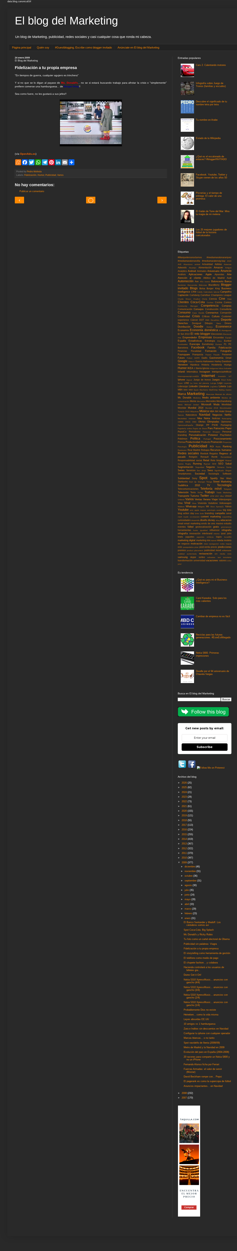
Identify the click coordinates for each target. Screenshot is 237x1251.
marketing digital (186, 540)
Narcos (181, 415)
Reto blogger (217, 460)
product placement (195, 550)
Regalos (213, 453)
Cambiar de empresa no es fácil (213, 616)
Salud (228, 463)
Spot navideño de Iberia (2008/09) (202, 1042)
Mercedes (211, 401)
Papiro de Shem (200, 428)
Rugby (188, 464)
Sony (194, 478)
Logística (214, 386)
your (179, 564)
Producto (205, 442)
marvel (213, 540)
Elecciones (216, 334)
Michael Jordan (192, 405)
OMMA (180, 422)
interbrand (207, 533)
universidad (199, 560)
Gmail (228, 358)
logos (219, 537)
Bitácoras (203, 285)
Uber (222, 496)
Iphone (181, 379)
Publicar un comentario (31, 191)
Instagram (204, 371)
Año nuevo (205, 282)
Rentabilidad (226, 457)
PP (207, 425)
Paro (210, 428)
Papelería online (185, 428)
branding (209, 513)
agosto (189, 885)
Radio (218, 447)
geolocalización (203, 527)
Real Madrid (194, 450)
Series (181, 470)
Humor (41, 175)
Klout (223, 380)
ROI (212, 446)
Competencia (209, 305)
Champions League (221, 295)
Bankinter (182, 285)
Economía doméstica (204, 330)
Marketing (196, 393)
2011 (185, 853)
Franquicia (197, 354)
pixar (196, 547)
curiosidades (184, 520)
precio (214, 547)
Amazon (218, 267)
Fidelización (30, 175)
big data (227, 510)
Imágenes (214, 368)
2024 (185, 792)
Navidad (204, 414)
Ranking (227, 446)
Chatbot (196, 299)
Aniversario (213, 271)
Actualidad (207, 264)
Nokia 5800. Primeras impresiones (207, 654)
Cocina (218, 302)
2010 (185, 857)
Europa (219, 344)
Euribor (227, 341)
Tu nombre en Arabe (207, 119)
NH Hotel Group (223, 411)
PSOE (215, 425)
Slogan (228, 470)
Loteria (222, 386)
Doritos (210, 327)
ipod (223, 533)
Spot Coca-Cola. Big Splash (199, 929)
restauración (205, 553)
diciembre (190, 866)
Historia (205, 364)
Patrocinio (219, 428)
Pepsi (228, 428)
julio (187, 890)
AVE (179, 264)
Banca (228, 281)
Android (192, 271)
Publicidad (50, 175)
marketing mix (203, 540)
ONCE (188, 422)
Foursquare (184, 354)
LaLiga (213, 383)
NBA (212, 411)
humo (195, 530)
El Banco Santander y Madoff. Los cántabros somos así (202, 924)
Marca (182, 393)
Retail (206, 460)
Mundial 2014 (195, 407)
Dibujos (209, 323)
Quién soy (43, 47)
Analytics (182, 271)
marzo (188, 908)
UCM (212, 496)
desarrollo (195, 520)
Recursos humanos (220, 450)
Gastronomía (216, 357)
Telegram (227, 489)
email (180, 523)
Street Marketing (222, 481)
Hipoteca (194, 364)
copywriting (226, 517)
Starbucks (183, 481)
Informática (192, 371)
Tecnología (224, 485)
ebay (218, 520)
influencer (215, 530)
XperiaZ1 (220, 507)
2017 (185, 825)
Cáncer (194, 320)
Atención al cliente (189, 277)
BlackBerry (213, 285)
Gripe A (191, 361)
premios (182, 550)
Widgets (201, 507)
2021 (185, 806)
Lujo (229, 386)
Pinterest (213, 435)
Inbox (221, 368)
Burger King (213, 288)
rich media (220, 554)
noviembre (190, 871)
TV (208, 485)
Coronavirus (212, 312)
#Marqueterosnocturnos (190, 257)
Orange (199, 425)
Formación (210, 351)
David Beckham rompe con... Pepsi (203, 1076)
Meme (193, 401)
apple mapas (200, 510)
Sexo (210, 470)
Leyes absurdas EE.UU (196, 1019)
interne (217, 534)
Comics (227, 302)
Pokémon (182, 438)
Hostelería (216, 364)
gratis (216, 526)
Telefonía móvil (210, 488)
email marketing (192, 523)
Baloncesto (217, 281)
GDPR (197, 358)
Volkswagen (225, 503)
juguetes (190, 537)
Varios (60, 175)
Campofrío (225, 291)
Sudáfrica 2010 (189, 485)
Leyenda (227, 383)
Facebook (197, 347)
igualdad (204, 530)
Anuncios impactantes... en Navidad (203, 1086)
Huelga (227, 364)
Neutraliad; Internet (186, 418)
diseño (203, 520)
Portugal (207, 439)
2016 (185, 829)
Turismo (194, 495)
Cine (222, 298)
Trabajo (210, 492)
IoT (230, 376)
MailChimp (213, 390)
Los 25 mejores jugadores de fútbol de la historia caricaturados (211, 232)
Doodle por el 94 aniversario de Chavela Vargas (212, 672)
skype (193, 557)
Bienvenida (192, 285)
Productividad (193, 442)
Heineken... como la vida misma (201, 1014)
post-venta (204, 547)
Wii (207, 506)
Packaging (226, 425)
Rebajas (205, 450)
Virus (194, 503)
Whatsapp (191, 506)
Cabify (200, 292)
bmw (197, 513)
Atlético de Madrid (214, 278)
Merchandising (223, 401)
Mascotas (210, 394)
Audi (229, 278)
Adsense (227, 264)
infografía (183, 533)
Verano (207, 499)
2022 (185, 801)
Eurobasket (183, 344)
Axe (197, 281)
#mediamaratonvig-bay (213, 261)
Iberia (199, 368)
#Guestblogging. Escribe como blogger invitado (83, 47)
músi (206, 544)
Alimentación (205, 267)
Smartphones (184, 473)
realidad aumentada (187, 554)
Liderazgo (183, 386)
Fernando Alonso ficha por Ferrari (201, 1064)
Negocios (217, 414)
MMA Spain (194, 390)
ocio (180, 547)
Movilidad (226, 404)
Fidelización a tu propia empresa (201, 948)
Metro (180, 405)
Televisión (183, 492)
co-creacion (195, 517)
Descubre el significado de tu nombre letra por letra (211, 103)
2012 (185, 848)
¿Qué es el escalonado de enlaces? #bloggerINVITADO (211, 158)
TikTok (200, 493)
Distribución (184, 326)
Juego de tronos (202, 379)
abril (187, 904)
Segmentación (185, 467)
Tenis (193, 492)
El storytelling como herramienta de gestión (207, 953)
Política (195, 438)
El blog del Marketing (66, 20)
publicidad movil (212, 550)
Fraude (216, 355)
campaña (220, 513)
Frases (208, 355)
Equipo (228, 338)
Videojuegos (225, 499)
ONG (194, 422)
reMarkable (226, 550)
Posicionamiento (222, 438)
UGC (217, 496)
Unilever (181, 500)
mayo (188, 899)
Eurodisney (207, 344)
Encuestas (218, 337)
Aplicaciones (195, 274)
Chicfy (204, 299)
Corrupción (225, 312)
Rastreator (182, 450)
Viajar (215, 499)
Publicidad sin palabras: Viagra (200, 944)
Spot (203, 478)
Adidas (218, 264)
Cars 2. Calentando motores (211, 65)
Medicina (197, 398)
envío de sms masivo (212, 523)
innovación (195, 533)
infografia (226, 530)
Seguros (210, 467)
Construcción (211, 309)
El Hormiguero (225, 330)
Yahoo (228, 506)
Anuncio (226, 270)
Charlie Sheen (184, 299)
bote (202, 513)
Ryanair (207, 464)
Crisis (196, 316)
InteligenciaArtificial (221, 371)
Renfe (214, 457)
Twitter (204, 495)
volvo (229, 561)
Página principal (21, 47)
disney (211, 520)
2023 (185, 796)
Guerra (198, 361)
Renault (204, 457)
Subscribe (205, 747)
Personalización (197, 435)
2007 (185, 1097)
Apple (209, 274)
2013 (185, 843)
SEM (214, 464)
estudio (227, 523)
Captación (183, 295)
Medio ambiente (211, 397)
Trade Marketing (223, 493)
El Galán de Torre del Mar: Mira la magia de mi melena (212, 213)
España (182, 340)
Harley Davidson (223, 361)
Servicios (191, 470)
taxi (219, 557)
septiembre (191, 880)
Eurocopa (195, 344)
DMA (207, 320)
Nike (199, 418)
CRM (193, 292)
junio (187, 894)
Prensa (181, 442)
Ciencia (213, 299)
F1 (225, 344)
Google (182, 361)
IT (195, 368)
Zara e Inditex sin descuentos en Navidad (206, 1028)
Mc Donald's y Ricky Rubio (198, 934)
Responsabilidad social (190, 460)
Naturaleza (191, 415)
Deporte (226, 319)
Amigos (228, 268)
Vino (180, 503)
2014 (185, 839)
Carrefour (205, 295)
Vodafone (213, 503)
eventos (182, 527)
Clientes (183, 302)
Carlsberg (195, 295)
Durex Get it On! (192, 974)
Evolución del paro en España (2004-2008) (206, 1052)
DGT (201, 320)
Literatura (204, 386)
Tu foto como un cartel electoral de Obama (207, 939)
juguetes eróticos (205, 537)
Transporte (183, 495)
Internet (208, 375)
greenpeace (226, 527)
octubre (189, 875)
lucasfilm (227, 537)
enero (188, 918)
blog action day (186, 513)
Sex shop (201, 470)
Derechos (183, 323)
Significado (219, 470)
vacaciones (212, 560)
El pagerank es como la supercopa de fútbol (207, 1081)
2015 (185, 834)
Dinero (228, 323)
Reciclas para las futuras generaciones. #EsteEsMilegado (213, 636)
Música (204, 411)
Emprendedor (190, 337)
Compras (226, 305)
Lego (220, 383)
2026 (185, 782)
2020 (229, 261)
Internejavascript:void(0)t (188, 376)
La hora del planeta (199, 383)
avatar (219, 510)
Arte (229, 274)
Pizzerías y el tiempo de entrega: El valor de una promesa (209, 196)
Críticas (206, 316)
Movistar (182, 408)
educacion (226, 520)
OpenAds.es (28, 153)
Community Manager (188, 306)
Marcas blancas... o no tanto (199, 1038)
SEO (220, 463)
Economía (183, 330)
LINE (186, 383)
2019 (185, 815)
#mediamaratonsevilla (189, 261)
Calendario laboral (211, 292)
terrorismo (227, 557)
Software (227, 473)
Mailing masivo (225, 390)
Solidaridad (184, 478)
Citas (229, 299)
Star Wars (225, 478)
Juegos (216, 379)
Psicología (182, 447)
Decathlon (215, 320)
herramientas (184, 530)
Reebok (204, 453)
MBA (180, 389)
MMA (185, 390)
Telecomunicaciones (188, 489)
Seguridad (199, 467)
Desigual (196, 323)
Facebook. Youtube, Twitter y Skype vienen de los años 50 (211, 176)
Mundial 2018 (211, 408)
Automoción (185, 281)
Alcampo (192, 268)
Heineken (183, 364)
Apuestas (219, 274)
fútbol (190, 526)
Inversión (222, 376)
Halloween (208, 361)
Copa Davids (198, 313)
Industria (227, 368)
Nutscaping (226, 418)
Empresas (205, 337)
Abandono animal (191, 264)
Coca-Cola (198, 302)
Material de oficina (223, 394)
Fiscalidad (196, 351)
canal (228, 513)
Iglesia (205, 368)
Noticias (216, 418)
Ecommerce (223, 326)
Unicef (228, 496)
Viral (187, 502)
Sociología (213, 473)
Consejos (199, 309)
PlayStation (225, 435)
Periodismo (194, 431)
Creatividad (184, 316)
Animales (201, 271)
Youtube (183, 509)
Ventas (198, 499)
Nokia (207, 418)
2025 (185, 787)
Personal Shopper (211, 432)
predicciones (224, 547)
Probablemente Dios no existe (200, 1009)
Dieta (218, 323)
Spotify (214, 478)
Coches (210, 302)
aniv (191, 510)
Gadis (204, 358)
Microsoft (206, 404)
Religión (193, 457)
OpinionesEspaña (185, 425)
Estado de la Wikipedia (208, 138)
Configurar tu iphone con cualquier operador (207, 1033)
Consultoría (225, 309)
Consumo (184, 312)
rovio (229, 554)
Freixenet (226, 354)
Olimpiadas (213, 421)
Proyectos (227, 442)
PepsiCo (182, 431)
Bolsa (202, 288)
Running (197, 463)
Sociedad (200, 473)
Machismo (204, 390)
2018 (185, 820)
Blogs (194, 288)
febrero (189, 913)
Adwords (182, 267)
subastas (211, 557)
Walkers (181, 507)
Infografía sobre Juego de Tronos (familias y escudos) (211, 85)
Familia (211, 347)
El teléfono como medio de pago (201, 958)
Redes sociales (188, 453)
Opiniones (226, 421)
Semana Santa (224, 467)
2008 (185, 1093)
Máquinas (194, 411)
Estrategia (210, 341)
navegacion (214, 544)
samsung (183, 557)
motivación (196, 543)
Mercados (201, 401)
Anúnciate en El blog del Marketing (138, 47)
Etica (219, 341)
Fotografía (226, 351)
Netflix (228, 414)
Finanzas (182, 351)
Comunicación (185, 309)
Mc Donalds (184, 397)
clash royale (183, 517)
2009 (185, 862)
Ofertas (202, 421)
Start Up (192, 482)
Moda (216, 404)
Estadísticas (195, 340)
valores (222, 560)
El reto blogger (200, 333)
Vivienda (202, 503)
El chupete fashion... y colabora (201, 962)
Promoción (216, 442)
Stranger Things (205, 482)
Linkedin (193, 386)
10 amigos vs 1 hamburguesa (199, 1023)
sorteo (202, 557)
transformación (185, 560)
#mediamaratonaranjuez (219, 257)
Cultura (215, 316)
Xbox (212, 507)
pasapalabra (188, 547)
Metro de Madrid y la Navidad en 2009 (204, 1047)
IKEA (190, 368)
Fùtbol (189, 358)
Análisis (182, 274)
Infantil (181, 371)
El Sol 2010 (184, 334)
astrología (211, 510)
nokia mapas (225, 544)
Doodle (198, 326)
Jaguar (189, 380)
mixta (220, 540)
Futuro (181, 357)
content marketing (211, 516)
